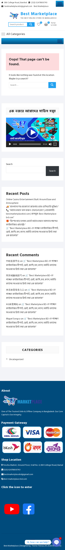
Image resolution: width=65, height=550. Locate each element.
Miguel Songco (13, 319)
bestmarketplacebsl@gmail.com (18, 6)
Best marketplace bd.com (15, 479)
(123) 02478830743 (39, 2)
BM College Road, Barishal (15, 2)
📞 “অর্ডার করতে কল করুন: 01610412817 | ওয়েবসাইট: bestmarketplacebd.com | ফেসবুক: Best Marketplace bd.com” (31, 213)
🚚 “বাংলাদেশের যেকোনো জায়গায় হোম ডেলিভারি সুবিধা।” (32, 207)
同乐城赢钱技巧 (14, 275)
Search (31, 24)
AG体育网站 (12, 304)
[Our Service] (59, 3)
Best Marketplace (41, 6)
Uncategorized (16, 359)
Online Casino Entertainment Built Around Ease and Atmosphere (31, 201)
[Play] (9, 144)
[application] (32, 132)
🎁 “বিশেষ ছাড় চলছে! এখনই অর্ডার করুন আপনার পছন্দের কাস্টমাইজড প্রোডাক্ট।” (31, 223)
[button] (32, 132)
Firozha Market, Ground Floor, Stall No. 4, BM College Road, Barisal (33, 465)
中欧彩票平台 (13, 261)
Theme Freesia (38, 545)
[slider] (30, 144)
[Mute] (50, 144)
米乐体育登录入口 (15, 290)
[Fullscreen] (55, 144)
